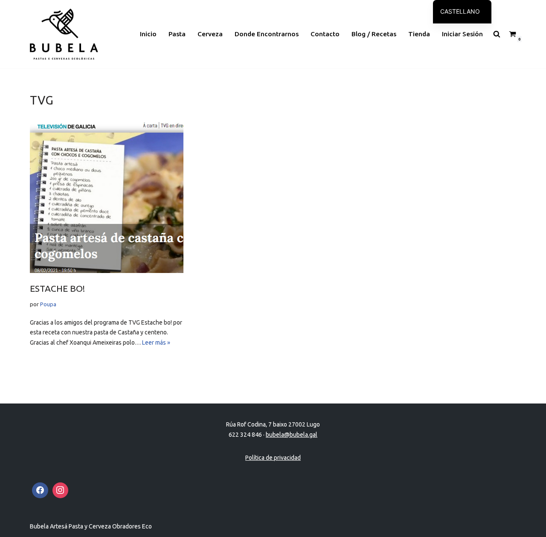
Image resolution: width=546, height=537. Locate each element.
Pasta (177, 34)
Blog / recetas (373, 34)
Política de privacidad (273, 457)
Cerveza (210, 34)
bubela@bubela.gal (291, 434)
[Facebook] (40, 490)
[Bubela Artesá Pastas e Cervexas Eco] (64, 34)
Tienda (419, 34)
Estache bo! (57, 288)
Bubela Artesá (49, 526)
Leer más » (156, 342)
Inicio (148, 34)
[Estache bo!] (106, 196)
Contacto (325, 34)
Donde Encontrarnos (267, 34)
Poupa (48, 304)
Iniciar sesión (462, 34)
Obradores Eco (132, 526)
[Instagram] (60, 490)
